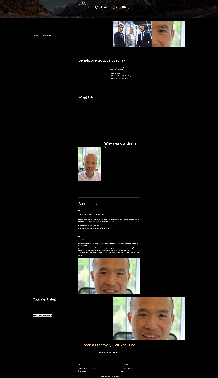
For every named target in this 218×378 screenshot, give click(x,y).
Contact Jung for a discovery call (43, 35)
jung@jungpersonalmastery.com (127, 368)
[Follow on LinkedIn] (122, 371)
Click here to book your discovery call (109, 352)
